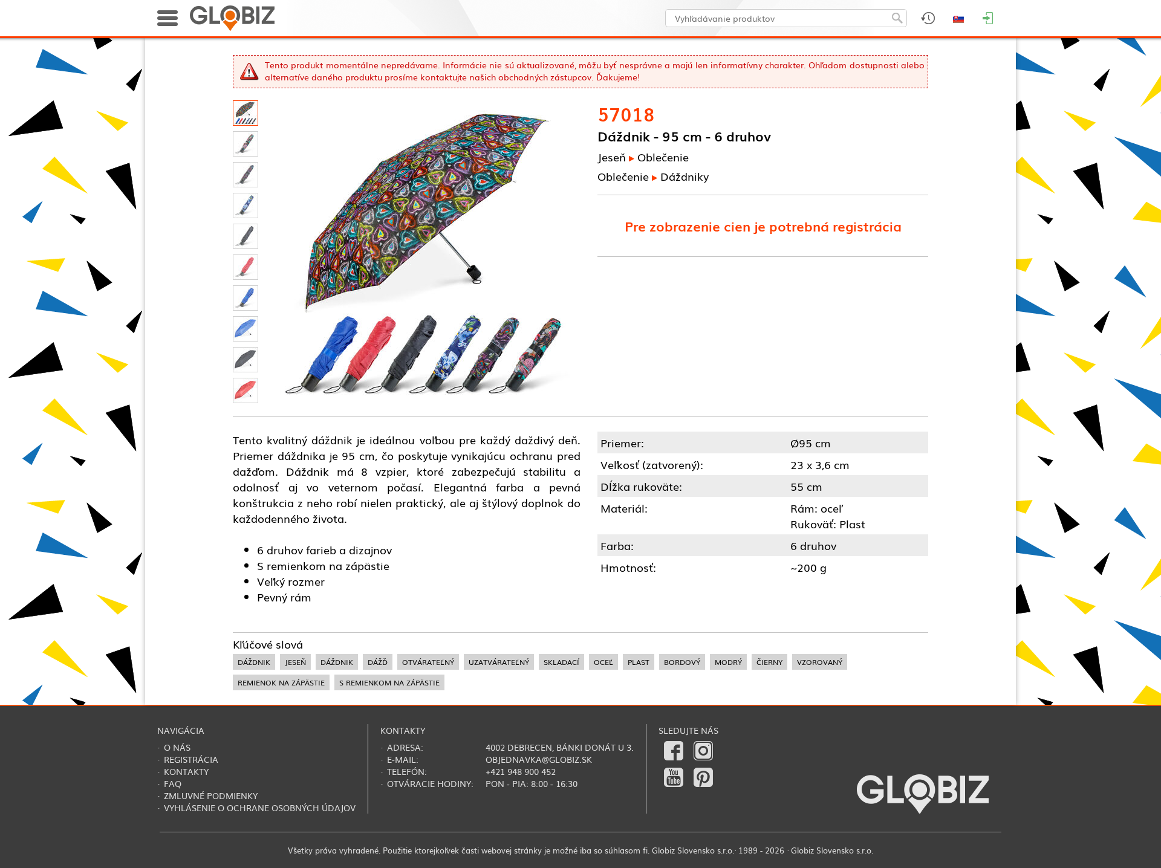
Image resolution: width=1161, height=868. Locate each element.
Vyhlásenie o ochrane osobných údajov (260, 808)
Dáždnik (254, 661)
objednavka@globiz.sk (539, 759)
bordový (682, 661)
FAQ (172, 783)
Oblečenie (663, 156)
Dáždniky (684, 176)
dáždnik (336, 661)
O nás (177, 747)
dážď (378, 661)
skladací (561, 661)
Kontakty (186, 771)
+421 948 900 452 (521, 771)
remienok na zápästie (281, 682)
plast (638, 661)
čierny (769, 661)
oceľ (603, 661)
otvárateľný (428, 661)
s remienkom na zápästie (389, 682)
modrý (728, 661)
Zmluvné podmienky (211, 795)
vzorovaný (819, 661)
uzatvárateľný (499, 661)
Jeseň (611, 156)
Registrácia (191, 759)
